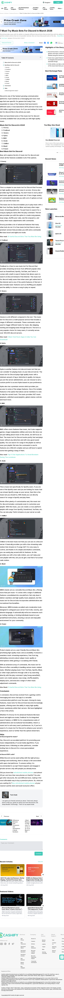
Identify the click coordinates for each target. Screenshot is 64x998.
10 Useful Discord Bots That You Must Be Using (24, 236)
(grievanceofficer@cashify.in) (8, 980)
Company (33, 934)
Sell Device (43, 935)
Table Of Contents (7, 58)
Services (22, 934)
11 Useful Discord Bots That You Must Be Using (24, 687)
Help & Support (53, 935)
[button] (58, 2)
